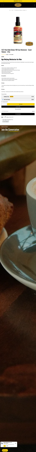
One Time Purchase (7, 99)
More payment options (18, 109)
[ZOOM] (32, 45)
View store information (5, 121)
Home (9, 10)
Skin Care (12, 10)
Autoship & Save (6, 96)
